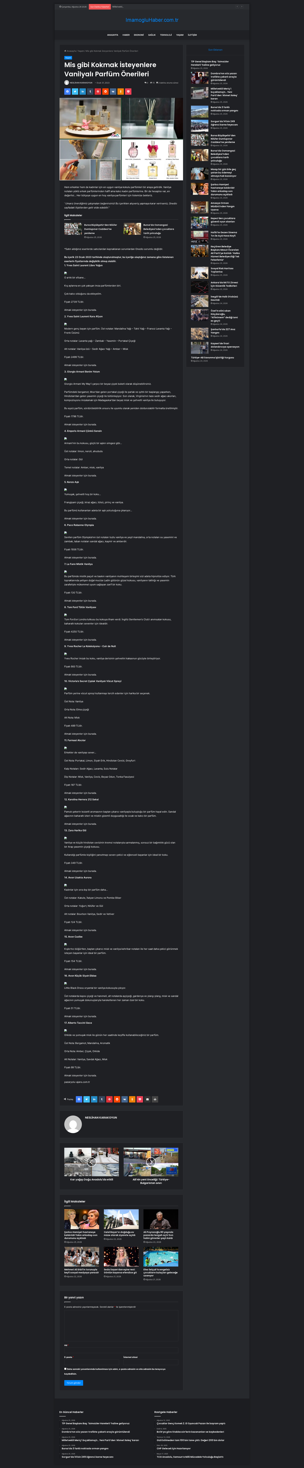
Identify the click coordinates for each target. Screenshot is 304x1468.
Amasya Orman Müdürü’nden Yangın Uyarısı (222, 206)
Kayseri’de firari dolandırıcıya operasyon (225, 345)
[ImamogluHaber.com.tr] (152, 20)
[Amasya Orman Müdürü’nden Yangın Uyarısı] (199, 207)
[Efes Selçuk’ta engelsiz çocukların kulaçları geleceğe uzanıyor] (160, 1257)
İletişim (192, 35)
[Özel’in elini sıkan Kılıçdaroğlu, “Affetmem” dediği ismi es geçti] (199, 315)
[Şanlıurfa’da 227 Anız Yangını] (199, 334)
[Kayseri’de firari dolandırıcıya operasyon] (199, 348)
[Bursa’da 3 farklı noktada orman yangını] (199, 112)
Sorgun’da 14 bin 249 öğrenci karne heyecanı (224, 123)
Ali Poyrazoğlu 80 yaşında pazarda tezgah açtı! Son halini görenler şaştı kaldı (158, 1235)
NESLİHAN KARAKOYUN (81, 83)
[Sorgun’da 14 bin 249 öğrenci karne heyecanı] (199, 126)
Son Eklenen (215, 49)
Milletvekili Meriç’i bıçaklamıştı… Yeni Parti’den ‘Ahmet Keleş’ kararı (144, 6)
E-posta (69, 1357)
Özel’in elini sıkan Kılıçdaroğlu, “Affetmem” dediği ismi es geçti (224, 315)
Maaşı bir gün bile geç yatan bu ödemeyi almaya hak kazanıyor (223, 173)
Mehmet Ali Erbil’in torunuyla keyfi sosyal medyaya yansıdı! (81, 1271)
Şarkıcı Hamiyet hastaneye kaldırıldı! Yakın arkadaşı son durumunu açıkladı (80, 1235)
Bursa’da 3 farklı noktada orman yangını (224, 109)
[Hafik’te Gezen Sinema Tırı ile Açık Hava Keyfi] (199, 237)
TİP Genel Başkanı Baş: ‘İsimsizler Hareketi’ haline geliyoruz (210, 63)
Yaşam (180, 35)
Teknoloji (166, 35)
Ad (66, 1345)
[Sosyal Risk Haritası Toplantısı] (199, 273)
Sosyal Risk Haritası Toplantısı (222, 270)
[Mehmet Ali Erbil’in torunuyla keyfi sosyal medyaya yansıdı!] (81, 1257)
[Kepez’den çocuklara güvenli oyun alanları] (199, 223)
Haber (126, 35)
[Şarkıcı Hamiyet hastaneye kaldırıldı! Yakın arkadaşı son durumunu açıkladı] (81, 1219)
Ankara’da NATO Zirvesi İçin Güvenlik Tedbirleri (224, 284)
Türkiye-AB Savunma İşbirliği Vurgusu (212, 357)
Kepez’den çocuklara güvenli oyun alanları (223, 220)
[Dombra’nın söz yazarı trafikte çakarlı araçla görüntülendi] (199, 78)
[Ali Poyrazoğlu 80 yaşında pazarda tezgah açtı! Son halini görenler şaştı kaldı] (160, 1219)
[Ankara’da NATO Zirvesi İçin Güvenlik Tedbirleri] (199, 287)
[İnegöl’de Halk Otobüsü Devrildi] (199, 301)
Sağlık (152, 35)
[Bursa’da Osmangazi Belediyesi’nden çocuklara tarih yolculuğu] (132, 229)
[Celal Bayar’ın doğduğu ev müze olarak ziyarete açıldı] (121, 1219)
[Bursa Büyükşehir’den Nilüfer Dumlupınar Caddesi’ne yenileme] (73, 229)
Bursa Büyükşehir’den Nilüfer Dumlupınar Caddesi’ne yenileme (100, 229)
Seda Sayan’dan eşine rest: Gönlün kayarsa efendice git (120, 1271)
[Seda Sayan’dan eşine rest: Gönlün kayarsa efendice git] (121, 1257)
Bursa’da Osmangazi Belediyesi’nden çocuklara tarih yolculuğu (158, 229)
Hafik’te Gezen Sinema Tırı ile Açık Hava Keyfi (224, 234)
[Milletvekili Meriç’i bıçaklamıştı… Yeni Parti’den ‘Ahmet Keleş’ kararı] (199, 93)
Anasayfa (112, 35)
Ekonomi (139, 35)
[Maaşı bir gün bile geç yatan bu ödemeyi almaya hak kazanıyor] (199, 174)
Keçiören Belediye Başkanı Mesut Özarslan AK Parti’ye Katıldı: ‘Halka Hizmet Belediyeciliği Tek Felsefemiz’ (225, 253)
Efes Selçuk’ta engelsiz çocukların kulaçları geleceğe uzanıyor (160, 1272)
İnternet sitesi (131, 1357)
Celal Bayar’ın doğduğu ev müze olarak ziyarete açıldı (119, 1234)
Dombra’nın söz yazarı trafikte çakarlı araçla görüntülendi (224, 77)
